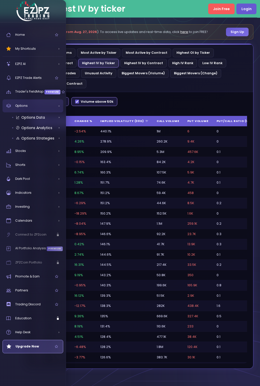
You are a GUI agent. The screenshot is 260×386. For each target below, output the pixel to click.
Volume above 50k (97, 101)
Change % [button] (83, 121)
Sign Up (237, 31)
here (184, 31)
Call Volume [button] (168, 121)
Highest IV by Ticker (98, 63)
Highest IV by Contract (143, 63)
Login (246, 8)
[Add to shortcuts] (56, 34)
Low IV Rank (212, 63)
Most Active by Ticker (99, 52)
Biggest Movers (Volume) (143, 73)
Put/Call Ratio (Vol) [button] (235, 121)
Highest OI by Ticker (193, 52)
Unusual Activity (98, 73)
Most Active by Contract (146, 52)
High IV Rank (182, 63)
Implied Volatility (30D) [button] (122, 121)
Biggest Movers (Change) (195, 73)
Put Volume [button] (197, 121)
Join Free (221, 8)
